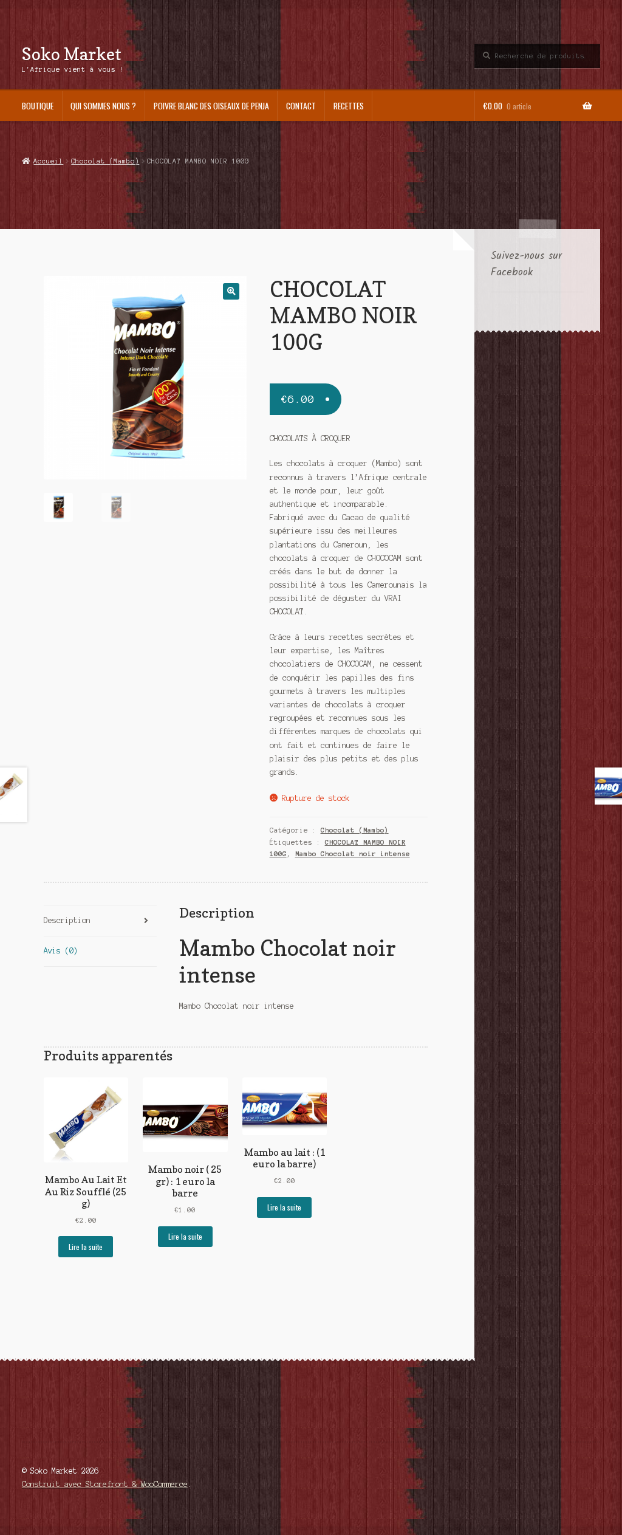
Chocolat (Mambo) (105, 161)
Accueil (48, 161)
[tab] (100, 920)
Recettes (348, 106)
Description (67, 920)
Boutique (37, 106)
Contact (301, 106)
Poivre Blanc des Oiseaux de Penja (211, 106)
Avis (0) (61, 951)
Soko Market (71, 54)
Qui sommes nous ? (103, 106)
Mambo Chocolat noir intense (352, 853)
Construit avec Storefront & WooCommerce (105, 1484)
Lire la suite (86, 1246)
